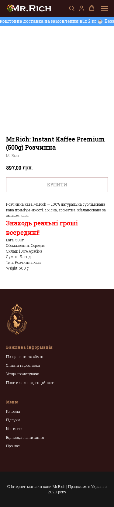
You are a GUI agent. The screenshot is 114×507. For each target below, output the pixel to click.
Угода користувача (22, 373)
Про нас (13, 445)
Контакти (14, 428)
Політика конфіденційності (30, 382)
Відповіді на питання (25, 437)
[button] (71, 8)
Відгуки (13, 419)
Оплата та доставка (23, 365)
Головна (13, 411)
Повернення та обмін (24, 356)
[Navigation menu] (104, 8)
